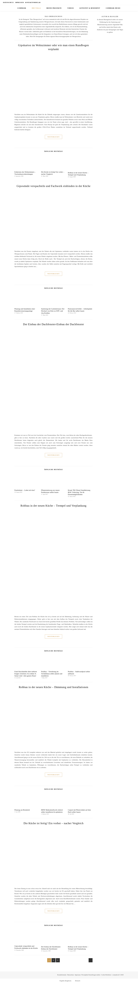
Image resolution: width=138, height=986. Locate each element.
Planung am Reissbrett (22, 810)
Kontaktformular (33, 2)
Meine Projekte (54, 8)
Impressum (19, 2)
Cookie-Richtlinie (106, 975)
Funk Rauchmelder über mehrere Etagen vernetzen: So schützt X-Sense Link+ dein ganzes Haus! (25, 674)
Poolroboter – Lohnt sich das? (24, 490)
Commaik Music (113, 8)
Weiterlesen (53, 137)
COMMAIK (21, 8)
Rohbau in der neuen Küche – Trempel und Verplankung (53, 505)
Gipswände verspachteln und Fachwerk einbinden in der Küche (54, 186)
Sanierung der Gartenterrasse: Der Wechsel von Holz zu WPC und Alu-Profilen (52, 311)
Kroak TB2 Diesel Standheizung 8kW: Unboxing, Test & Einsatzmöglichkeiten (79, 492)
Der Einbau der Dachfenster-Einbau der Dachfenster (53, 324)
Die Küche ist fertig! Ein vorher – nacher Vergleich (54, 823)
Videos (70, 8)
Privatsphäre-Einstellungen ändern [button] (90, 975)
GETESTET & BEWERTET (89, 8)
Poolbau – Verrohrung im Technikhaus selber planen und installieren (51, 674)
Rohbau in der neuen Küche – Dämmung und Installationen (53, 687)
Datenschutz (8, 2)
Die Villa (36, 8)
